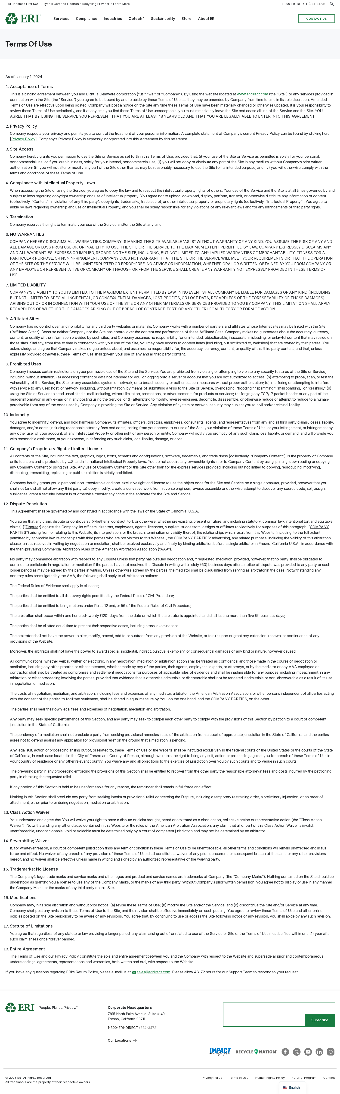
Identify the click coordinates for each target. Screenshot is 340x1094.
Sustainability (163, 18)
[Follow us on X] (297, 1051)
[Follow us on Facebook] (285, 1051)
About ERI (206, 18)
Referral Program (304, 1077)
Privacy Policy (23, 139)
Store (187, 18)
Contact (329, 1077)
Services (61, 18)
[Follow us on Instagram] (331, 1051)
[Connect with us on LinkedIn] (319, 1051)
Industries (113, 18)
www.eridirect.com (252, 94)
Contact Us (316, 18)
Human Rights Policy (270, 1077)
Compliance (86, 18)
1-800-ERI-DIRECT (295, 4)
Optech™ (137, 18)
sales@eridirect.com (153, 972)
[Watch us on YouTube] (308, 1051)
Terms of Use (238, 1077)
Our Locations (120, 1040)
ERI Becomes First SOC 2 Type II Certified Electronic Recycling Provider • (68, 4)
